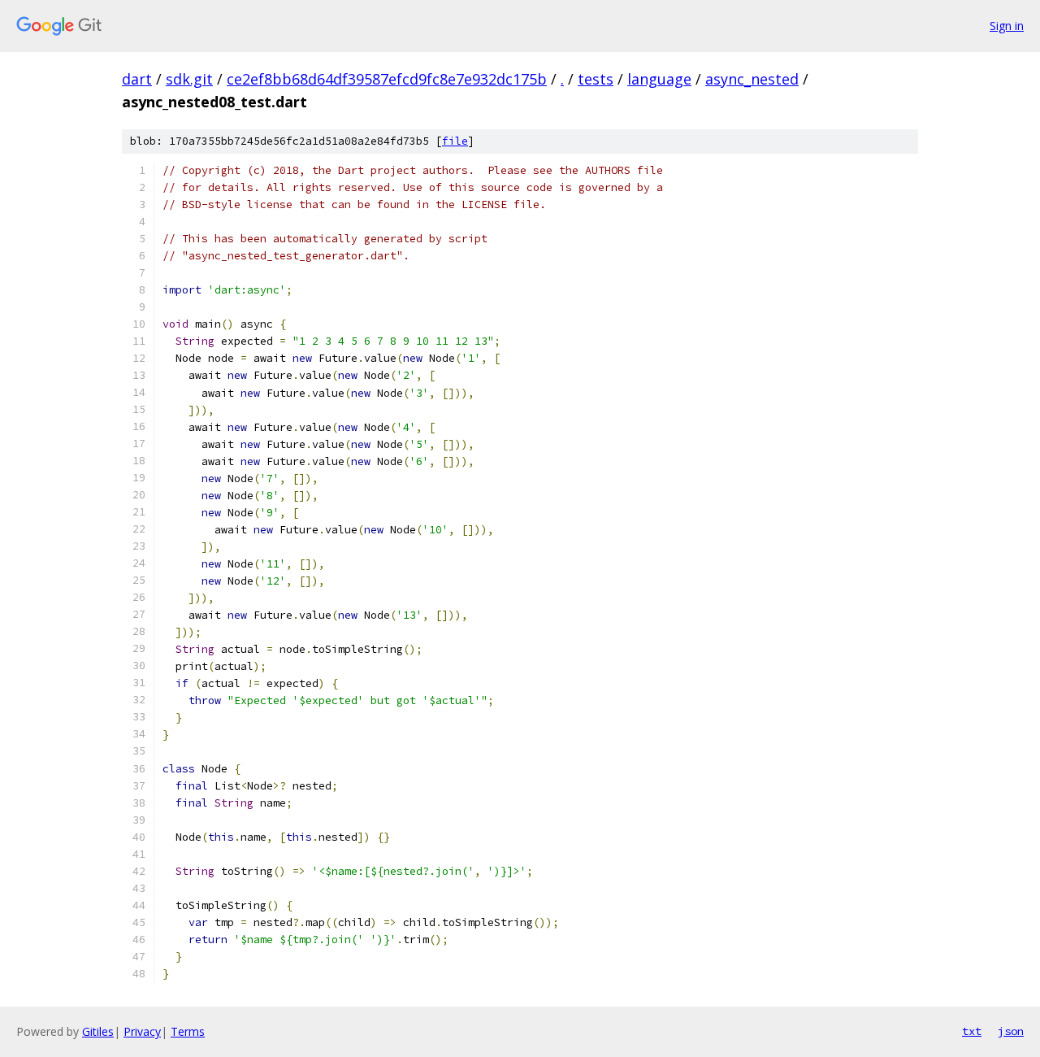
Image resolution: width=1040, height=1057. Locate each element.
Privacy (142, 1031)
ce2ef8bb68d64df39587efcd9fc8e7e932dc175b (387, 79)
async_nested (752, 79)
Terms (188, 1031)
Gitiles (98, 1031)
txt (972, 1031)
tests (595, 79)
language (659, 79)
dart (137, 79)
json (1011, 1031)
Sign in (1007, 25)
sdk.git (189, 79)
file (455, 141)
